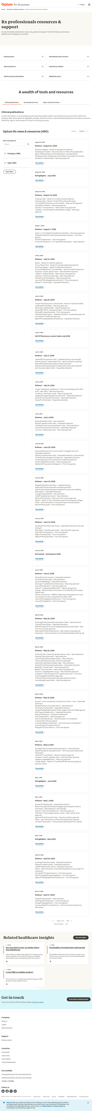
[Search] (28, 144)
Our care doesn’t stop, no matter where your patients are (22, 948)
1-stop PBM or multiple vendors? (19, 972)
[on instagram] (15, 1091)
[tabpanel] (46, 117)
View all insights (80, 937)
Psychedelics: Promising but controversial (67, 947)
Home (3, 9)
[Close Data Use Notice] (88, 1103)
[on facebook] (7, 1091)
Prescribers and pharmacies (78, 999)
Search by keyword (9, 141)
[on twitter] (11, 1091)
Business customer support (15, 9)
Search (82, 4)
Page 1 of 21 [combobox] (60, 921)
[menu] (89, 5)
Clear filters (10, 172)
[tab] (11, 102)
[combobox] (83, 131)
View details (39, 163)
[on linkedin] (3, 1091)
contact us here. (37, 1002)
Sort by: (74, 131)
